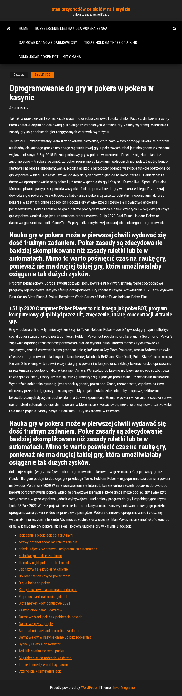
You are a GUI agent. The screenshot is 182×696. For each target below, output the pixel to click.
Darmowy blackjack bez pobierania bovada (50, 617)
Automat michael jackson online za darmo (49, 630)
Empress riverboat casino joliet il (43, 596)
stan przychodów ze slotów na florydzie (91, 9)
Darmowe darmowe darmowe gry (48, 42)
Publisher (21, 108)
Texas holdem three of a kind (110, 42)
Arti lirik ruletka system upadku (41, 651)
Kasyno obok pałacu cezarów (40, 610)
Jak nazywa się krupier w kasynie (43, 569)
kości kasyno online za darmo (40, 556)
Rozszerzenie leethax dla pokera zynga (71, 28)
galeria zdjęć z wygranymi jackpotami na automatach (58, 549)
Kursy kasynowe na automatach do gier (48, 590)
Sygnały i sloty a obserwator (40, 644)
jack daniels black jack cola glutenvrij (46, 535)
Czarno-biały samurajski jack (40, 671)
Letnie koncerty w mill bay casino (43, 664)
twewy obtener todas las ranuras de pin (48, 542)
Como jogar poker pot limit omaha (50, 57)
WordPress (89, 687)
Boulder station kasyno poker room (44, 576)
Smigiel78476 (42, 74)
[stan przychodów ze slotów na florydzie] (8, 28)
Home (23, 28)
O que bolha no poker (34, 583)
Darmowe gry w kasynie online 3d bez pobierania (55, 637)
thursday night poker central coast (44, 562)
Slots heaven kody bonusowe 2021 (44, 603)
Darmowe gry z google (36, 624)
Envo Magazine (124, 687)
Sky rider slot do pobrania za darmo (45, 658)
